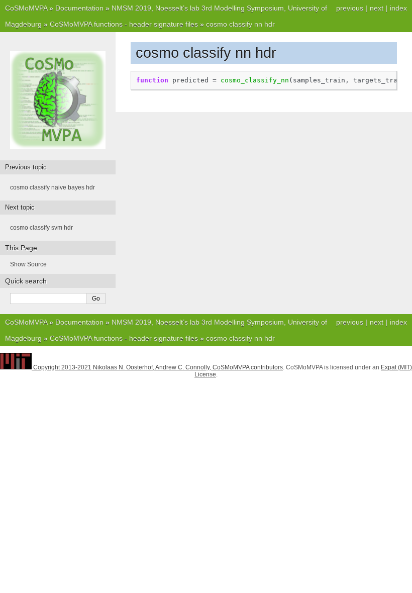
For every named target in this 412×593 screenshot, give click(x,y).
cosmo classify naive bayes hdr (52, 187)
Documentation (79, 8)
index (398, 8)
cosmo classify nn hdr (240, 24)
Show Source (28, 264)
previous (349, 8)
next (376, 8)
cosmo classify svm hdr (41, 227)
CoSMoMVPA (26, 8)
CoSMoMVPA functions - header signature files (124, 24)
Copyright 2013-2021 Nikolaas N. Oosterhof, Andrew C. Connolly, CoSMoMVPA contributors (158, 367)
